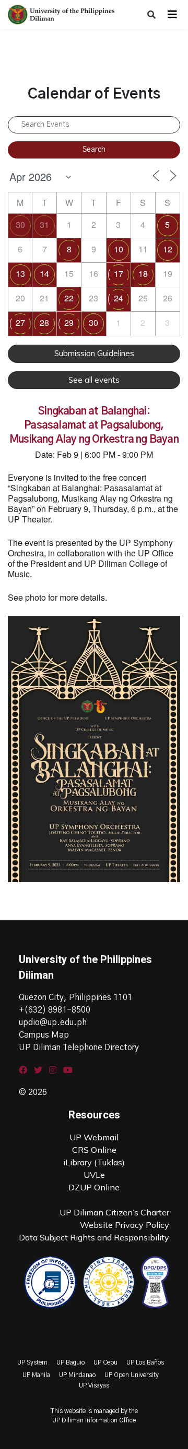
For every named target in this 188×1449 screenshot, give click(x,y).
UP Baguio (70, 1362)
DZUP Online (94, 1187)
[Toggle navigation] (172, 14)
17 (118, 273)
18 (143, 273)
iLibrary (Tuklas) (94, 1162)
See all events (94, 380)
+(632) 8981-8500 (54, 1010)
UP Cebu (105, 1362)
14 (44, 273)
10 (118, 249)
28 (44, 322)
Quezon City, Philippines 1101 (75, 997)
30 (20, 224)
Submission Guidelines (94, 353)
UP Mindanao (77, 1375)
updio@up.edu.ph (53, 1022)
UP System (32, 1362)
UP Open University (131, 1375)
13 (20, 273)
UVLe (94, 1175)
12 (167, 249)
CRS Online (94, 1149)
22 (69, 298)
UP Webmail (94, 1137)
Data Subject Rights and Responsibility (94, 1237)
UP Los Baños (145, 1362)
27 (20, 322)
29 (69, 322)
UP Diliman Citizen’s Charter (114, 1212)
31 (44, 224)
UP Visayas (94, 1385)
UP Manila (36, 1375)
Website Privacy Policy (124, 1225)
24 (118, 298)
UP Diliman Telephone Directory (79, 1047)
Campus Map (44, 1035)
